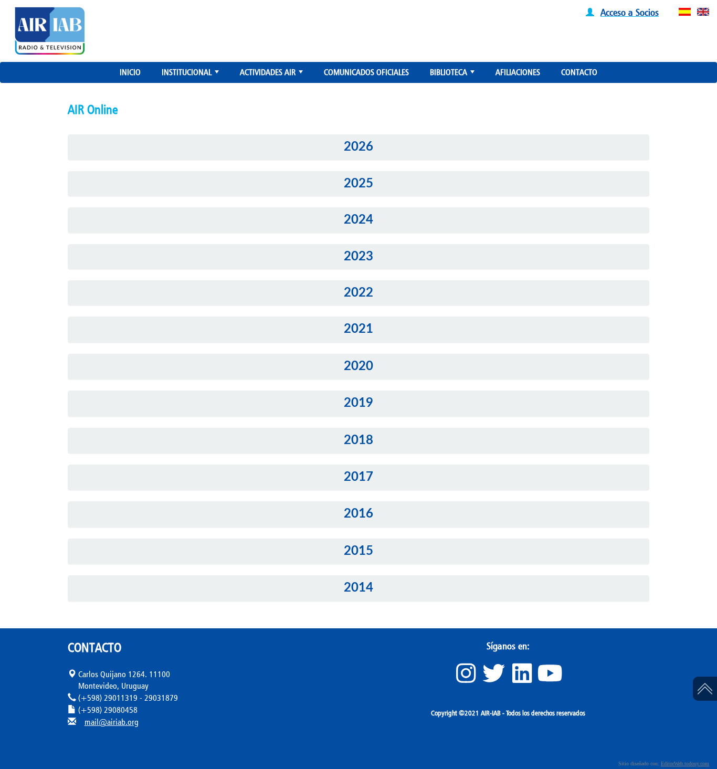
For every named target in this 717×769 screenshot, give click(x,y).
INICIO (130, 72)
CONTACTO (579, 72)
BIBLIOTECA (453, 74)
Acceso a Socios (629, 12)
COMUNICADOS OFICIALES (366, 72)
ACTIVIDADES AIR (272, 74)
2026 (358, 147)
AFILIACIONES (517, 72)
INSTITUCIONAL (191, 74)
